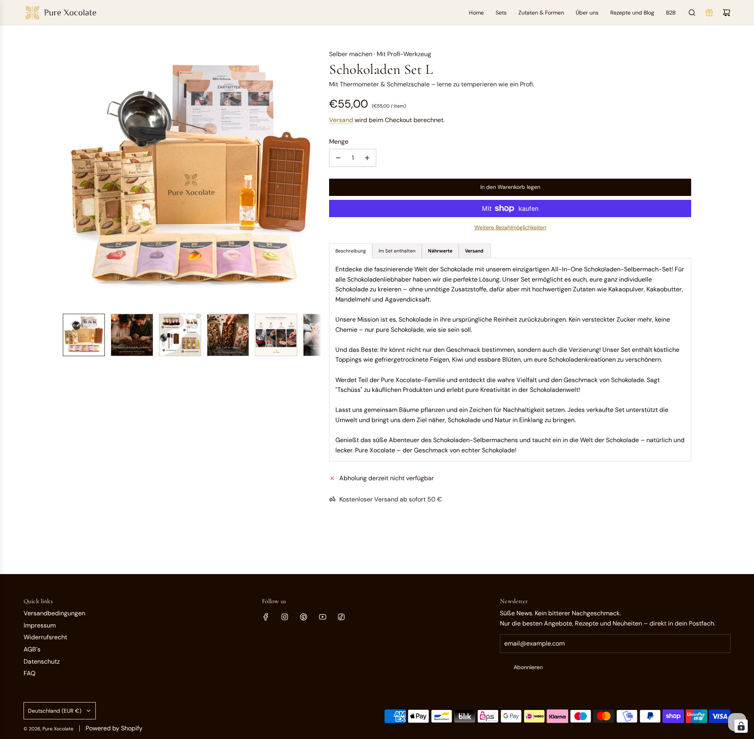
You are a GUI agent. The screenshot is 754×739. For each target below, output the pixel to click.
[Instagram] (284, 617)
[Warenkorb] (726, 12)
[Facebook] (266, 617)
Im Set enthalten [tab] (397, 251)
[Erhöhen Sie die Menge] (367, 157)
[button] (69, 178)
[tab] (440, 250)
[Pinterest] (303, 617)
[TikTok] (341, 617)
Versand (341, 120)
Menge (338, 141)
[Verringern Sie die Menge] (338, 157)
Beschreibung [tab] (350, 251)
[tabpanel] (510, 359)
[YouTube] (322, 617)
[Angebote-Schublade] (709, 12)
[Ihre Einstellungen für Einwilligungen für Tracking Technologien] (741, 726)
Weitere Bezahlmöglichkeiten (510, 227)
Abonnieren (528, 667)
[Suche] (692, 12)
